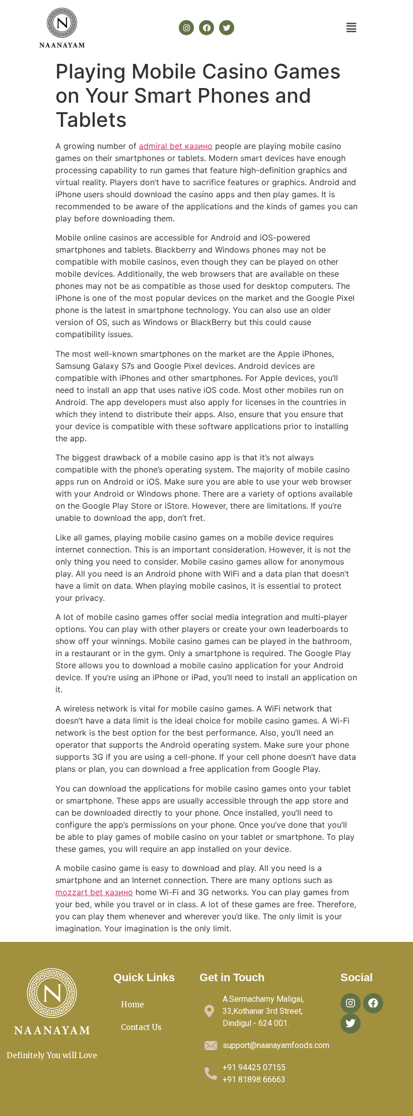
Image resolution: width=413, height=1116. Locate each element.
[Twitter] (226, 27)
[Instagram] (186, 27)
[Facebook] (206, 27)
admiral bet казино (176, 146)
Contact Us (141, 1027)
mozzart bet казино (94, 892)
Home (132, 1004)
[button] (351, 27)
